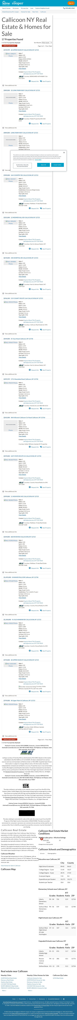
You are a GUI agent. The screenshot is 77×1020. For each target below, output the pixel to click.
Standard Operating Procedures (14, 771)
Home (13, 999)
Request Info (35, 81)
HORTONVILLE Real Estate (9, 978)
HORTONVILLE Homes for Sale (36, 980)
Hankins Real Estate (6, 982)
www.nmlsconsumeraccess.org (19, 1013)
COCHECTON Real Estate (8, 984)
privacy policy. (38, 159)
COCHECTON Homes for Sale (35, 986)
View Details (22, 68)
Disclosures (42, 999)
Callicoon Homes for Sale (34, 978)
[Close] (64, 152)
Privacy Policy (22, 999)
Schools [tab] (42, 853)
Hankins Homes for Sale (34, 984)
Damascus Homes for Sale (34, 982)
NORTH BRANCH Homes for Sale (37, 988)
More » (4, 990)
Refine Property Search (9, 45)
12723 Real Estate (58, 978)
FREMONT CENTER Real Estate (10, 988)
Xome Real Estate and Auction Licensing (12, 1002)
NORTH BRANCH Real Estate (9, 986)
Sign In (71, 3)
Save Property (47, 81)
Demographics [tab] (52, 853)
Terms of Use (32, 999)
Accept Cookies (57, 164)
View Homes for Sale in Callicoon (10, 865)
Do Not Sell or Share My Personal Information (22, 165)
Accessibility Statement (53, 999)
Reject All (43, 164)
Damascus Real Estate (7, 980)
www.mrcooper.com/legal (51, 1013)
